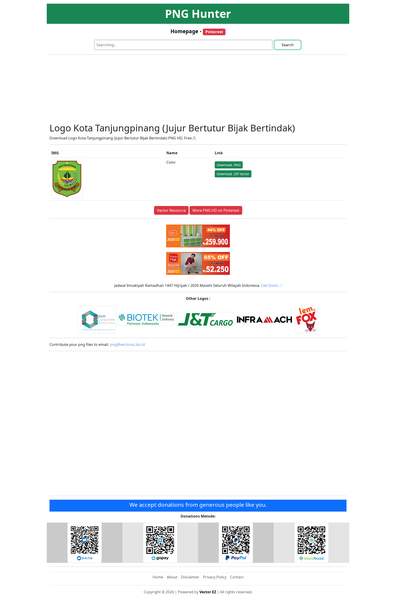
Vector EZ (207, 591)
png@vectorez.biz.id (127, 344)
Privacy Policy (214, 577)
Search (288, 44)
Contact (237, 577)
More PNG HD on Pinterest (215, 210)
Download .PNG (229, 165)
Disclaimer (190, 577)
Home (158, 577)
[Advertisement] (198, 90)
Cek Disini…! (271, 285)
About (172, 577)
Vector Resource (171, 210)
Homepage (184, 31)
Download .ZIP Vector (233, 174)
